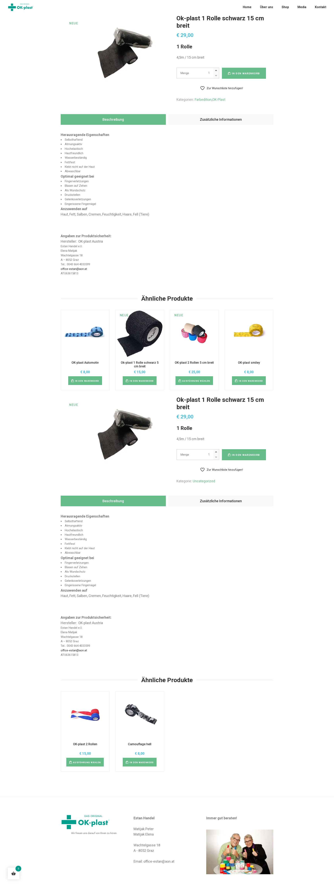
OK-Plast (218, 100)
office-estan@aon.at (74, 269)
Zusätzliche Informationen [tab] (221, 119)
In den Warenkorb (246, 73)
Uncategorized (204, 481)
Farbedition (203, 100)
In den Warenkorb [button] (87, 381)
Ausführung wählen (196, 381)
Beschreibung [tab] (113, 119)
